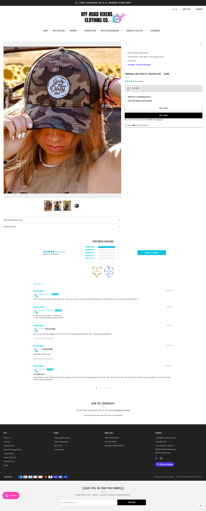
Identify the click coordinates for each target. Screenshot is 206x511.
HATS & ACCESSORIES (110, 31)
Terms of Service (10, 457)
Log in (174, 9)
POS (155, 477)
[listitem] (103, 3)
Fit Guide (7, 442)
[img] (38, 291)
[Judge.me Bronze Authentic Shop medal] (97, 271)
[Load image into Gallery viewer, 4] (76, 206)
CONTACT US (9, 461)
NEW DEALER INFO (112, 438)
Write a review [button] (152, 252)
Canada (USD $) (8, 477)
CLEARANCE (155, 31)
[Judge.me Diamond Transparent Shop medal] (109, 271)
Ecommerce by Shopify (167, 477)
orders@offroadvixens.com (165, 438)
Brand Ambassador (61, 442)
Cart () (186, 9)
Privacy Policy (9, 453)
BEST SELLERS (59, 31)
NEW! (45, 31)
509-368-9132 (160, 442)
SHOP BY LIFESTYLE (135, 31)
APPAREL (73, 31)
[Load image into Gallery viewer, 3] (67, 206)
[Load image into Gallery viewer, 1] (48, 206)
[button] (130, 81)
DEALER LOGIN (110, 442)
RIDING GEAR (90, 31)
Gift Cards (58, 446)
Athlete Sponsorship (62, 438)
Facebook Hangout (122, 410)
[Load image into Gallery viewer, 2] (58, 206)
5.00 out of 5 (60, 252)
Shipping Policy (9, 446)
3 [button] (104, 388)
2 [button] (100, 388)
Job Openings (59, 450)
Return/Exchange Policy (12, 450)
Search (199, 9)
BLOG (6, 465)
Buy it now (163, 116)
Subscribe (131, 502)
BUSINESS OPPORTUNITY (114, 446)
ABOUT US (8, 438)
